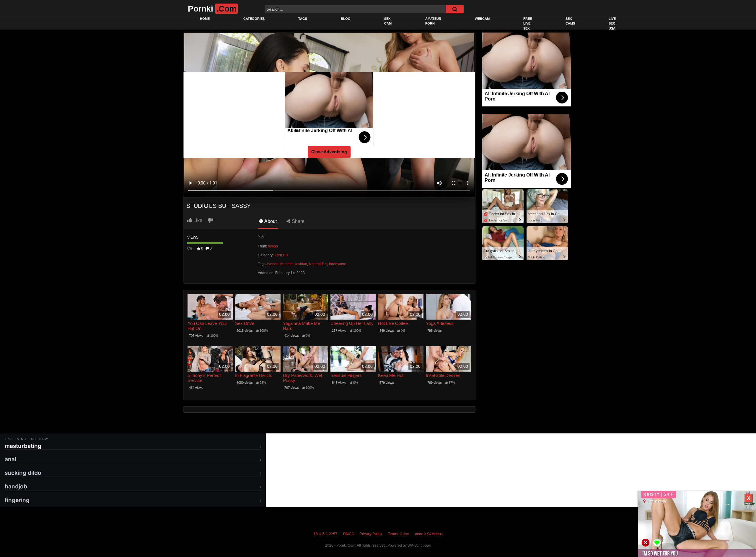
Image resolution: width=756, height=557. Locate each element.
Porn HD (281, 255)
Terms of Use (398, 534)
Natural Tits (318, 264)
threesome (337, 264)
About (270, 221)
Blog (346, 18)
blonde (272, 264)
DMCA (348, 534)
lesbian (301, 264)
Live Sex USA (612, 23)
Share (297, 221)
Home (205, 18)
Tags (302, 18)
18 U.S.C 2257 (325, 534)
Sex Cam (388, 21)
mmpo (273, 246)
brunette (287, 264)
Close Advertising (329, 151)
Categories (254, 18)
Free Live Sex (527, 23)
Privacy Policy (371, 534)
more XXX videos (429, 534)
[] (455, 9)
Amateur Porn (433, 21)
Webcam (482, 18)
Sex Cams (570, 21)
